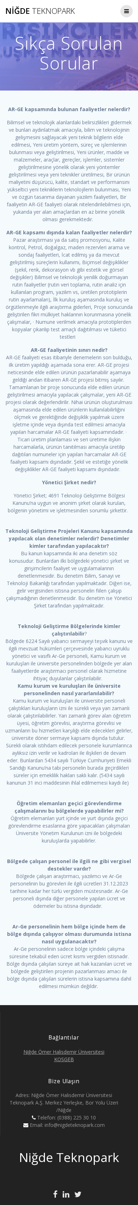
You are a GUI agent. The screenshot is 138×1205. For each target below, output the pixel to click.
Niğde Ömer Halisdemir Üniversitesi (63, 1051)
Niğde (40, 11)
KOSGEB (64, 1059)
